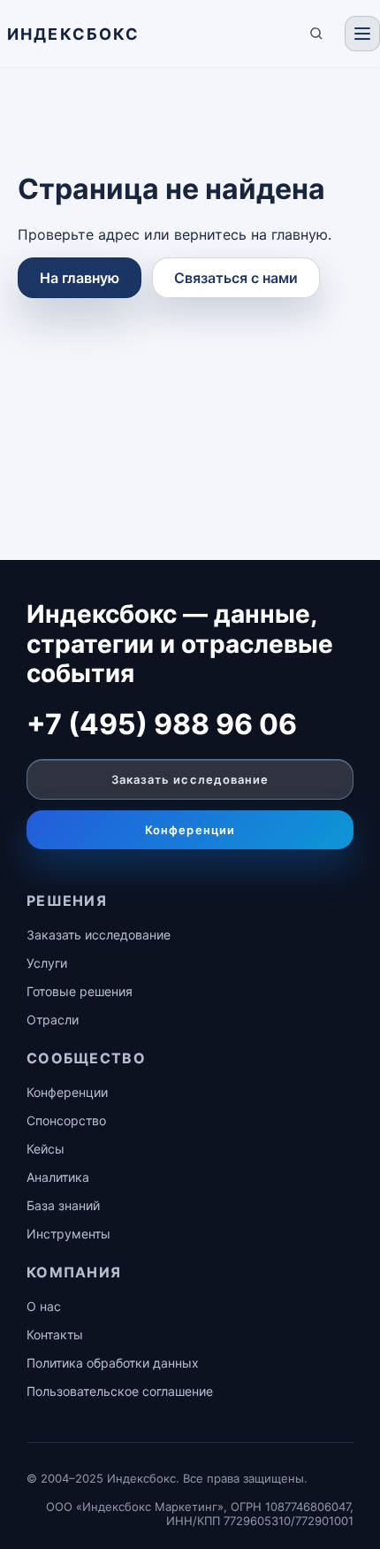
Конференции (189, 830)
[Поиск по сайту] (316, 33)
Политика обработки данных (113, 1362)
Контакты (55, 1334)
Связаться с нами (236, 278)
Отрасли (53, 1019)
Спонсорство (66, 1120)
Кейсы (46, 1148)
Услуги (47, 962)
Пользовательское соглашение (120, 1391)
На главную (79, 278)
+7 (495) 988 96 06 (162, 724)
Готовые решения (80, 991)
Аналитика (58, 1177)
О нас (44, 1306)
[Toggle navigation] (362, 33)
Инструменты (68, 1233)
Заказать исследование (190, 779)
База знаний (63, 1205)
